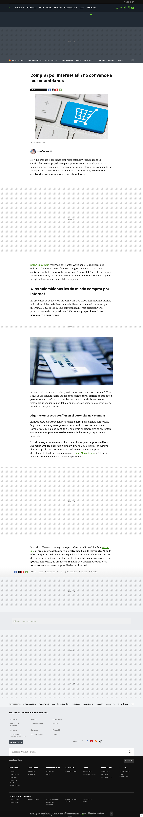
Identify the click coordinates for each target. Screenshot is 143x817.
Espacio (58, 7)
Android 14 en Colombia (60, 704)
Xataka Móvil (14, 774)
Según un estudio (39, 264)
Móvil (49, 7)
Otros (41, 572)
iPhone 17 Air (101, 60)
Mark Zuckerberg (51, 60)
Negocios (91, 7)
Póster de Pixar (30, 704)
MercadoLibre (71, 572)
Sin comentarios (40, 90)
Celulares (13, 719)
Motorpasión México (87, 800)
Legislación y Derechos (14, 724)
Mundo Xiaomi (15, 785)
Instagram (128, 7)
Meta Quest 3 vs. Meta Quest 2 (83, 704)
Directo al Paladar (71, 771)
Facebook (121, 7)
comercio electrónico (55, 572)
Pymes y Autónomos (124, 775)
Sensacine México (52, 799)
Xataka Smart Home (14, 781)
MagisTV (100, 704)
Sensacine (50, 771)
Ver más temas (16, 742)
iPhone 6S (56, 730)
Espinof (48, 774)
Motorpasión (87, 771)
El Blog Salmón (125, 771)
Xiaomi (55, 734)
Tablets (34, 719)
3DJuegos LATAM (34, 799)
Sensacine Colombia (50, 803)
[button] (44, 151)
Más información (88, 815)
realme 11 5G (110, 704)
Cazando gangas (37, 723)
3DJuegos (31, 771)
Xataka (12, 771)
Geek (82, 7)
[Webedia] (129, 1)
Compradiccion (106, 777)
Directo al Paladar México (71, 800)
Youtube (132, 7)
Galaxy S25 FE (88, 60)
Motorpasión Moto (89, 774)
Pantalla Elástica (37, 734)
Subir (127, 761)
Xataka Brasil (14, 802)
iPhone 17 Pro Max (67, 60)
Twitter (117, 7)
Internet (84, 572)
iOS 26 (78, 60)
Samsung (111, 60)
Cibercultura (70, 7)
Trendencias (105, 771)
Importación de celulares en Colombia (18, 735)
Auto (41, 7)
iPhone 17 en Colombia (34, 60)
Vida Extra (31, 774)
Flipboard (56, 90)
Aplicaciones (57, 719)
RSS (96, 741)
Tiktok (125, 7)
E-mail (60, 90)
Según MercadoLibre (85, 452)
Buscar (129, 752)
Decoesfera (105, 774)
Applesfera (13, 777)
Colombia (94, 572)
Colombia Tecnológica (25, 7)
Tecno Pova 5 (44, 704)
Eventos (55, 723)
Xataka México (15, 799)
